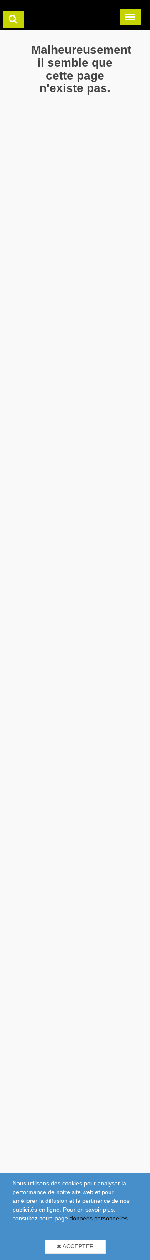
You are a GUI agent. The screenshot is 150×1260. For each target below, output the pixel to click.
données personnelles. (100, 1218)
